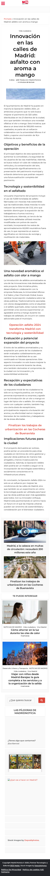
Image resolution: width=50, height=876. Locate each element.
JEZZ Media (15, 866)
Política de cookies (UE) (33, 869)
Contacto (5, 872)
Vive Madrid (41, 627)
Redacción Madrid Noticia (30, 80)
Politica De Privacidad (11, 869)
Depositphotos (31, 840)
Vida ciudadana (25, 31)
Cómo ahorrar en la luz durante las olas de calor (25, 631)
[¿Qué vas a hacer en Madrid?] (25, 795)
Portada (7, 19)
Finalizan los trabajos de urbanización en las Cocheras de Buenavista (25, 429)
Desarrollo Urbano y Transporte (15, 668)
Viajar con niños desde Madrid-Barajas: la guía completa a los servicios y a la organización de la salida (25, 679)
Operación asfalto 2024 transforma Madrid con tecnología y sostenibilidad (25, 328)
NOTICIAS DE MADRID (13, 627)
